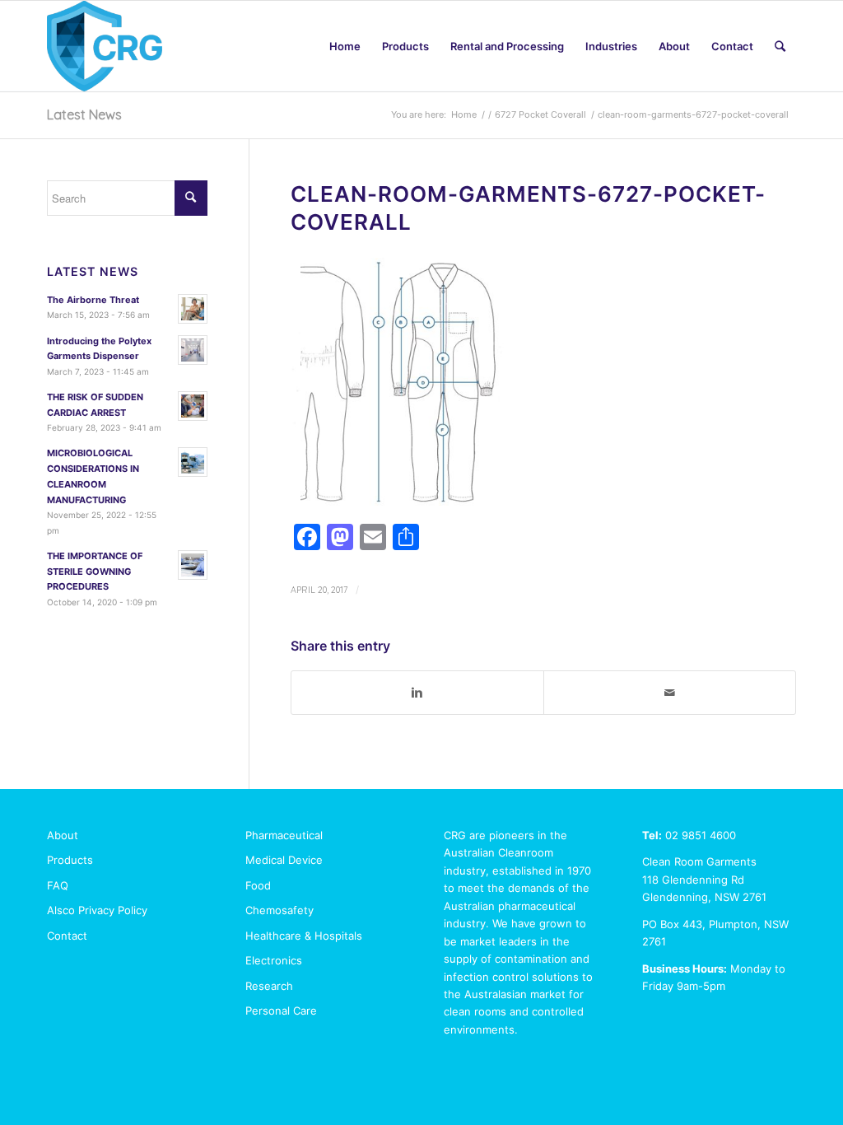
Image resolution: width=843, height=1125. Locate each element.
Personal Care (281, 1010)
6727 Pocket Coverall (540, 114)
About (62, 835)
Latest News (84, 114)
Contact (67, 935)
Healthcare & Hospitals (303, 935)
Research (269, 985)
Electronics (273, 960)
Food (258, 885)
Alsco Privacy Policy (97, 910)
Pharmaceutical (284, 835)
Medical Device (284, 859)
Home (464, 114)
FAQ (57, 885)
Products (70, 859)
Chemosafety (279, 910)
